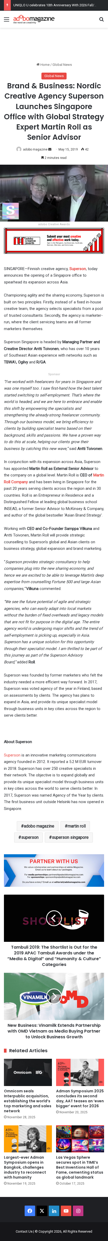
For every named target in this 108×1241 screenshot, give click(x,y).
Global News (62, 65)
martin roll (77, 826)
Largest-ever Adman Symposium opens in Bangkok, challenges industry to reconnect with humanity (25, 1167)
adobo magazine (35, 149)
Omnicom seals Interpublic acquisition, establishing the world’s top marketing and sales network (27, 1101)
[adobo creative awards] (54, 241)
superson (30, 837)
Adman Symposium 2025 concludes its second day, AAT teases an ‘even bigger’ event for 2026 (80, 1098)
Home (45, 65)
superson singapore (70, 837)
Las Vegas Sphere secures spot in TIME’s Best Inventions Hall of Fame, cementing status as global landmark (79, 1167)
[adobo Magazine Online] (34, 19)
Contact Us (24, 1231)
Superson (12, 755)
